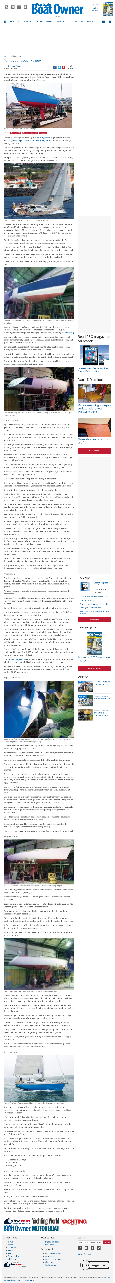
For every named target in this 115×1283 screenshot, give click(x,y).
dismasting (68, 333)
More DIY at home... (93, 380)
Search (107, 1242)
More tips (94, 620)
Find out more (94, 669)
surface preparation (17, 659)
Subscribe (94, 4)
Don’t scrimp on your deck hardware (95, 604)
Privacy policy (17, 1280)
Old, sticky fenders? (88, 600)
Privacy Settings (28, 1280)
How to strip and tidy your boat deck (102, 697)
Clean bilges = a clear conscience (94, 597)
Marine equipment (29, 133)
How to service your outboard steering (102, 683)
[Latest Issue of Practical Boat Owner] (108, 9)
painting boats (43, 138)
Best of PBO (15, 133)
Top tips (84, 578)
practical (42, 133)
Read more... (94, 451)
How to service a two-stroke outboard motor (101, 712)
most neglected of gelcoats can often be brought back (28, 140)
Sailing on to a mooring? (90, 608)
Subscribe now (84, 1254)
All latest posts (16, 56)
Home (6, 56)
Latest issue (87, 628)
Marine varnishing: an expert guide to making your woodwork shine (94, 408)
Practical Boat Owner (13, 66)
